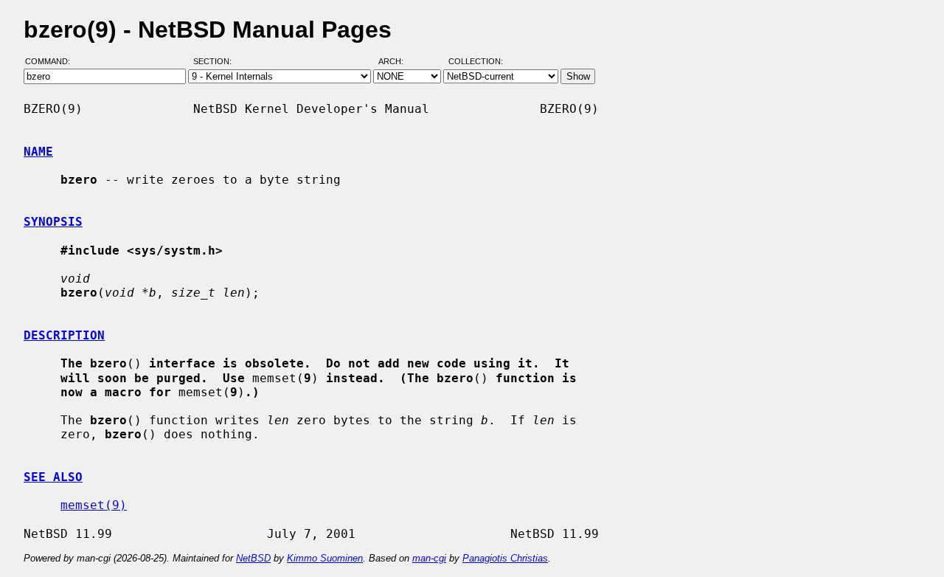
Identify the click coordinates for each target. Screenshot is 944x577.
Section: (215, 61)
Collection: (475, 61)
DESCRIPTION (64, 335)
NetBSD (253, 558)
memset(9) (93, 505)
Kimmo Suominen (325, 558)
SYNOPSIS (53, 222)
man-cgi (429, 558)
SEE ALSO (53, 477)
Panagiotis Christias (505, 558)
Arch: (397, 61)
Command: (52, 61)
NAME (38, 152)
